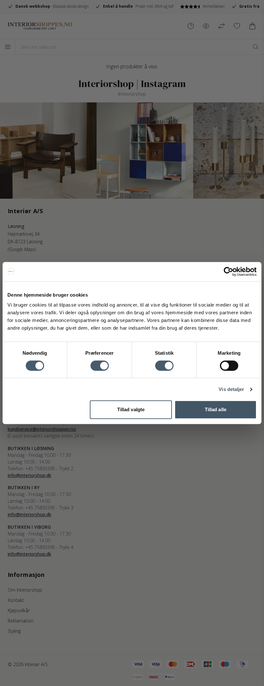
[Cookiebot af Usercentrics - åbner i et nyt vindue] (228, 271)
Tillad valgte (131, 409)
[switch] (99, 365)
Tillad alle (215, 409)
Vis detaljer (231, 389)
